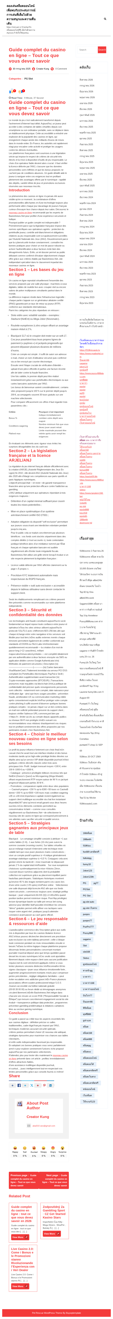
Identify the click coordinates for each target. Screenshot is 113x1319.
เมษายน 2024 (86, 244)
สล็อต (85, 1026)
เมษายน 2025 (86, 174)
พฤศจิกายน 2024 (88, 203)
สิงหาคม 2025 (86, 150)
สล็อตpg (87, 1045)
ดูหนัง (82, 403)
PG (84, 883)
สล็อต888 (87, 1039)
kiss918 (83, 513)
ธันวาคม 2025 (86, 126)
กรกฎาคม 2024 (87, 226)
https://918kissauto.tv (90, 350)
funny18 (87, 864)
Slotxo (86, 958)
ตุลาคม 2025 (86, 138)
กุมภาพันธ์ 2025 (87, 185)
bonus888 (84, 470)
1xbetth (83, 503)
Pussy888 (88, 933)
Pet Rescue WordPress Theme (47, 1313)
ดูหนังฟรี (84, 370)
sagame (83, 363)
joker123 (84, 366)
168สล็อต (87, 833)
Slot (85, 945)
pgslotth (83, 516)
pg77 (96, 883)
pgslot (82, 386)
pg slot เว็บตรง (90, 908)
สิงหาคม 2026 (86, 79)
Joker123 (87, 870)
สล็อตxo (87, 1051)
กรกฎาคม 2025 (87, 156)
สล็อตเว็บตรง (86, 419)
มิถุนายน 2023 (86, 303)
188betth (84, 519)
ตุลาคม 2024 (86, 209)
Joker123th (88, 877)
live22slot (84, 400)
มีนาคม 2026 (86, 109)
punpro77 (87, 920)
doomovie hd (86, 523)
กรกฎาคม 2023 (87, 297)
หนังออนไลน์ (89, 1089)
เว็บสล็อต (87, 1095)
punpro (86, 914)
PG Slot (28, 78)
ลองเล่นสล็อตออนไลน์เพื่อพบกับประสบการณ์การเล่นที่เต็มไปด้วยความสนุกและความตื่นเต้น (21, 14)
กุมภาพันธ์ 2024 (87, 256)
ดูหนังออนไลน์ (86, 406)
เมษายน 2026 (86, 103)
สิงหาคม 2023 (86, 291)
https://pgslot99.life (88, 476)
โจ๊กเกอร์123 (86, 447)
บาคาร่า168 (85, 486)
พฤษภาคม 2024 (87, 238)
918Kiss (87, 845)
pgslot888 (84, 509)
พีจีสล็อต (87, 1008)
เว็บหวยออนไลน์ (87, 423)
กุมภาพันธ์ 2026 (87, 115)
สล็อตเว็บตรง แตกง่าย (90, 453)
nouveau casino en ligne (20, 212)
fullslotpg (87, 858)
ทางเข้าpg (87, 970)
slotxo (82, 489)
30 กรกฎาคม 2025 (21, 68)
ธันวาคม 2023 (86, 268)
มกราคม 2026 (86, 121)
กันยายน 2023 (86, 285)
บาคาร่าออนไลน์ (87, 416)
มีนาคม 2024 (86, 250)
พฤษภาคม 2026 (87, 97)
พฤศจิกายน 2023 (88, 273)
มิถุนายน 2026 (86, 91)
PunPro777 (88, 926)
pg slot (83, 506)
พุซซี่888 (84, 380)
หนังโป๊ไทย (85, 499)
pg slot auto (88, 901)
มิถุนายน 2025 (86, 162)
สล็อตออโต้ (88, 1064)
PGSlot (86, 889)
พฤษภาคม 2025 (87, 168)
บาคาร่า (83, 383)
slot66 (82, 460)
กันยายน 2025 (86, 144)
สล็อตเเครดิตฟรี (90, 1083)
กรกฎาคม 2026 (87, 85)
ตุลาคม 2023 (86, 279)
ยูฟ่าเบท (87, 1020)
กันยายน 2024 (86, 215)
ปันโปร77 (87, 995)
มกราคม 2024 (86, 262)
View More (20, 1238)
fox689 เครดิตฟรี (91, 852)
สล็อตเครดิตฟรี (90, 1070)
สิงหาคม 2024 (86, 221)
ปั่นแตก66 (84, 360)
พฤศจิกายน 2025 (88, 132)
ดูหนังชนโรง (85, 413)
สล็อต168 (84, 450)
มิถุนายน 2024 (86, 232)
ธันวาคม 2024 (86, 197)
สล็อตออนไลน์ (90, 1058)
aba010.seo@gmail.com (44, 1126)
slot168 (86, 951)
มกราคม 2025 (86, 191)
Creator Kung (42, 68)
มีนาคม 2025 (86, 179)
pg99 (82, 393)
